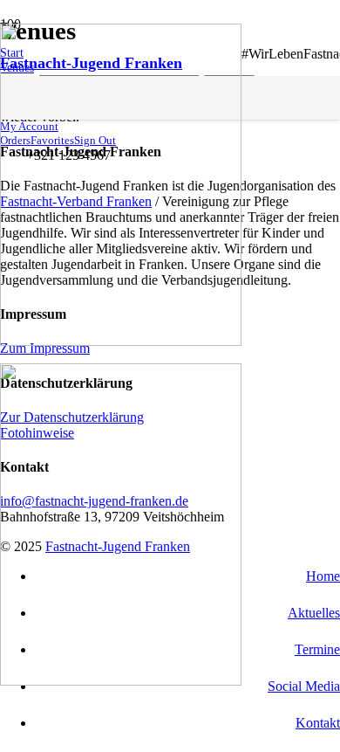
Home (323, 576)
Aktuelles (314, 612)
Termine (317, 649)
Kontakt (318, 722)
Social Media (304, 686)
